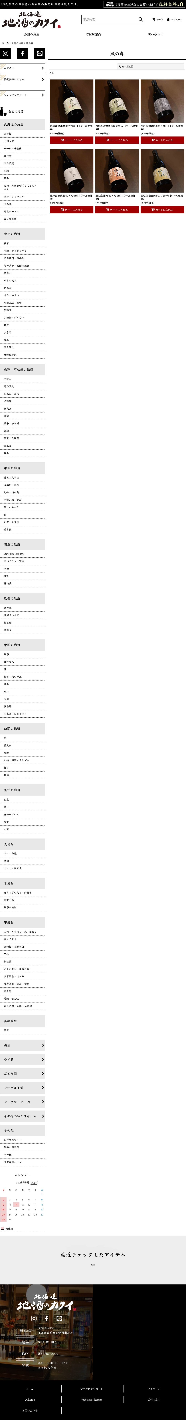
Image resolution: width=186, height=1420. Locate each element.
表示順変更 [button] (128, 66)
